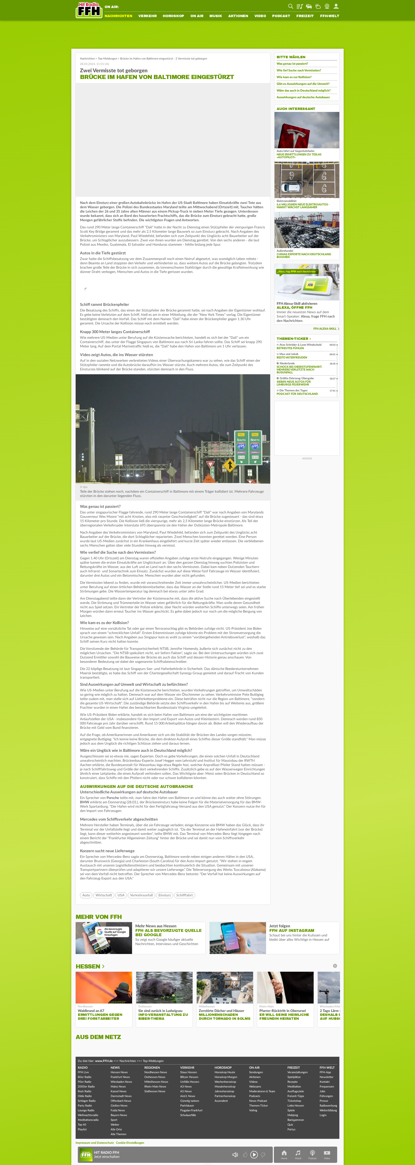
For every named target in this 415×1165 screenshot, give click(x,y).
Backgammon (295, 1120)
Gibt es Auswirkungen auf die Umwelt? (303, 84)
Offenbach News (121, 1101)
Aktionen (238, 16)
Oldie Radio (85, 1096)
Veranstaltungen (297, 1072)
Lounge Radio (86, 1110)
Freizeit (305, 16)
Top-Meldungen (107, 58)
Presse (324, 1101)
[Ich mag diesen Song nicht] (262, 1155)
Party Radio (85, 1105)
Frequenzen (327, 1086)
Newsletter (327, 1077)
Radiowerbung (328, 1105)
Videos (253, 1082)
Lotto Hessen (295, 1105)
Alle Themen (118, 1134)
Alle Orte (116, 1129)
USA (121, 895)
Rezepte (292, 1082)
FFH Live (83, 1072)
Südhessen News (154, 1091)
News (115, 1067)
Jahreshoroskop (224, 1091)
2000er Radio (86, 1086)
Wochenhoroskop (225, 1082)
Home (284, 1158)
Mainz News (118, 1086)
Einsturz (164, 895)
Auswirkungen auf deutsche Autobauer (303, 97)
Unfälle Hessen (189, 1082)
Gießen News (119, 1105)
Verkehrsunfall (141, 895)
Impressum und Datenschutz (95, 1142)
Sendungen (256, 1072)
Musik (215, 16)
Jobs (322, 1091)
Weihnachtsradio (88, 1115)
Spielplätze (294, 1077)
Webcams (255, 1086)
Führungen (326, 1096)
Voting (253, 1110)
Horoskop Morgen (226, 1077)
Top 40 (82, 1124)
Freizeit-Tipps (295, 1096)
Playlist (300, 4)
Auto (86, 895)
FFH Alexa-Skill (325, 329)
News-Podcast (258, 1101)
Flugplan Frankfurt (191, 1110)
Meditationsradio (88, 1120)
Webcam (327, 4)
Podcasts (254, 1096)
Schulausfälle (188, 1115)
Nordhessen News (155, 1072)
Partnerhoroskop (225, 1096)
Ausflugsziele (295, 1091)
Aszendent (221, 1101)
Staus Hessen (188, 1072)
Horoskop (173, 16)
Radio (83, 1067)
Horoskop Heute (225, 1072)
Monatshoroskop (225, 1086)
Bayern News (119, 1115)
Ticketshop (294, 1101)
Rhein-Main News (155, 1086)
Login (323, 1115)
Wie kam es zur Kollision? (294, 77)
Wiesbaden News (121, 1082)
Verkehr (147, 16)
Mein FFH (336, 4)
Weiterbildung (328, 1110)
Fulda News (118, 1110)
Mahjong (292, 1115)
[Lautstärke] (235, 1155)
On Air (196, 16)
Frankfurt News (120, 1077)
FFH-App (325, 1072)
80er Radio (84, 1077)
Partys (291, 1129)
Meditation (294, 1086)
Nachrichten (118, 16)
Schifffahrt (184, 895)
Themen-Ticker (292, 339)
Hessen (88, 966)
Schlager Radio (87, 1101)
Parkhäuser (187, 1105)
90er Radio (84, 1082)
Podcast (281, 16)
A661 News (187, 1096)
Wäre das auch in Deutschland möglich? (304, 90)
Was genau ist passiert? (292, 63)
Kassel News (118, 1091)
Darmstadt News (121, 1096)
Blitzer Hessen (189, 1077)
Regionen (152, 1067)
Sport (114, 1120)
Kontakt (325, 1082)
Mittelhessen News (156, 1082)
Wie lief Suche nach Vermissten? (299, 70)
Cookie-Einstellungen (130, 1142)
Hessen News (119, 1072)
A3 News (186, 1086)
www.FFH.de (104, 1061)
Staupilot (309, 4)
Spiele (291, 1110)
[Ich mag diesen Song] (245, 1155)
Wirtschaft (104, 895)
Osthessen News (154, 1077)
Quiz (290, 1124)
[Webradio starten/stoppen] (254, 1155)
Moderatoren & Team (262, 1091)
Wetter (318, 4)
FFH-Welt (329, 16)
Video (260, 16)
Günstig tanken (189, 1101)
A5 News (186, 1091)
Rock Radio (84, 1091)
